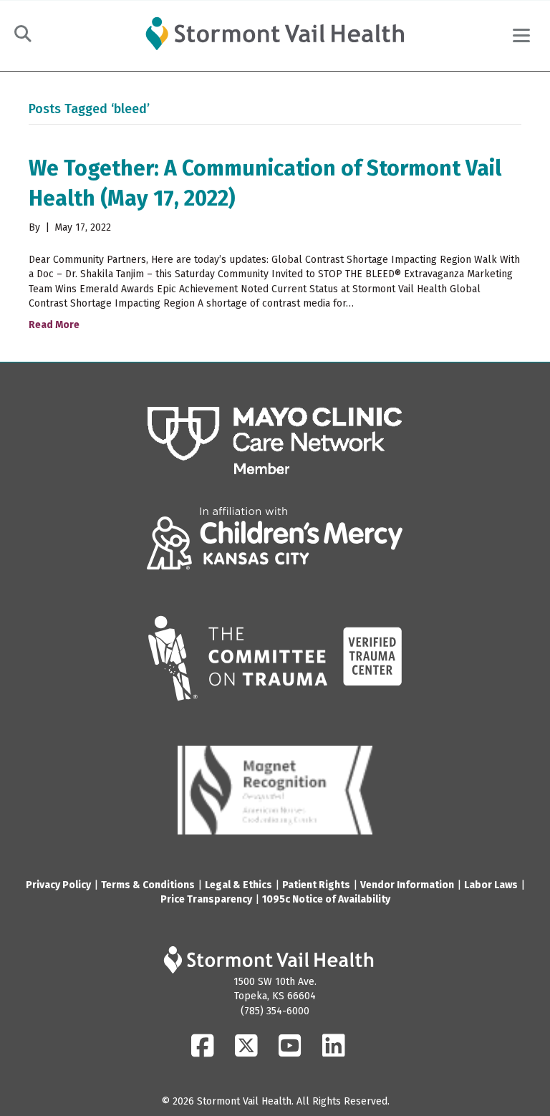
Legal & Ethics (238, 885)
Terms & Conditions (148, 885)
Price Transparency (206, 899)
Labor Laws (491, 885)
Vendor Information (407, 885)
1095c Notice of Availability (326, 899)
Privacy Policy (58, 885)
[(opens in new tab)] (275, 441)
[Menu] (521, 36)
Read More (54, 325)
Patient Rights (316, 885)
